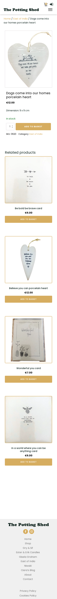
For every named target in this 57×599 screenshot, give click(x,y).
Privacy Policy (28, 591)
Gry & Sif (28, 548)
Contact (28, 579)
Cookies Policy (27, 595)
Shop (28, 543)
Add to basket (33, 126)
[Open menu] (50, 9)
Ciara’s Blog (28, 570)
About (28, 574)
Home (7, 18)
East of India (20, 18)
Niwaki (28, 566)
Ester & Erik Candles (28, 552)
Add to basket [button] (28, 219)
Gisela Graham (28, 557)
